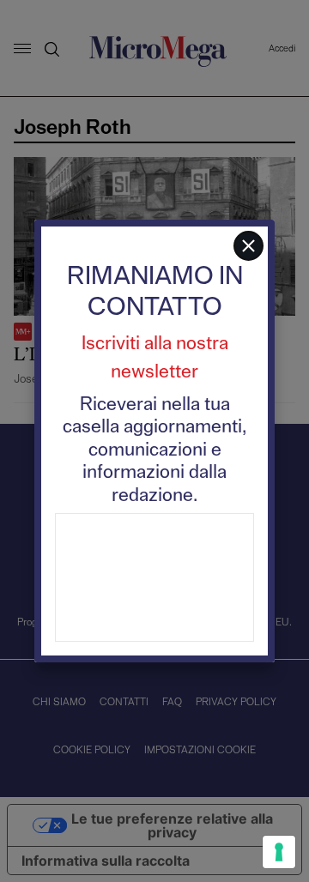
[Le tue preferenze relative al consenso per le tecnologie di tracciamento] (279, 852)
